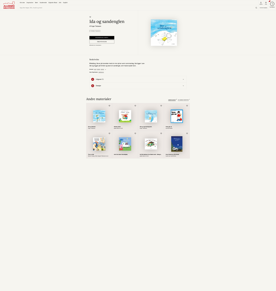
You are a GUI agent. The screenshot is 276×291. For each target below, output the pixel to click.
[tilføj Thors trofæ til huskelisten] (109, 133)
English (65, 3)
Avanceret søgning (263, 7)
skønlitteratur (101, 72)
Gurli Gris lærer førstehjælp (121, 154)
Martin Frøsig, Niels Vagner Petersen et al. (98, 156)
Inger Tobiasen (96, 26)
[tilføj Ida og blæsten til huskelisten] (109, 106)
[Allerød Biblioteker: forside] (9, 5)
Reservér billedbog (101, 38)
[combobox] (138, 7)
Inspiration (30, 3)
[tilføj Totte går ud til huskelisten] (187, 106)
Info (60, 3)
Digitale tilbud (52, 3)
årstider (98, 69)
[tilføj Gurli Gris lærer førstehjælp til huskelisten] (135, 133)
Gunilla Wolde (169, 128)
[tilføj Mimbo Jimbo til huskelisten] (135, 106)
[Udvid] (105, 69)
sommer (102, 69)
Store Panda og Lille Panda (172, 154)
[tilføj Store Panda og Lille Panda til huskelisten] (187, 133)
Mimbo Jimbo (117, 127)
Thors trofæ (91, 154)
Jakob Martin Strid (118, 128)
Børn (36, 3)
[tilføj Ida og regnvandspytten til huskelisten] (161, 106)
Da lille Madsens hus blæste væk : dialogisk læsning (150, 155)
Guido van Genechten (171, 156)
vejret (95, 69)
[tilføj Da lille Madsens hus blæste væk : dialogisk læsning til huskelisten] (161, 133)
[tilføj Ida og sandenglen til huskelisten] (90, 17)
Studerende (43, 3)
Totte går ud (169, 127)
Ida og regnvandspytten (146, 127)
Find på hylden (102, 42)
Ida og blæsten (92, 127)
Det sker (22, 3)
